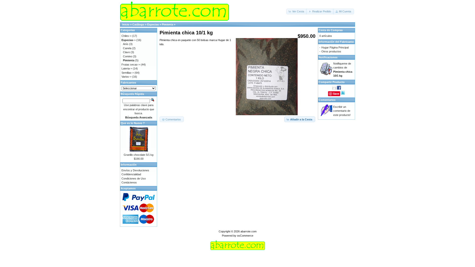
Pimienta (167, 24)
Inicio (125, 24)
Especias (153, 24)
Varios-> (126, 76)
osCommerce (245, 235)
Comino (127, 56)
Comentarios (327, 99)
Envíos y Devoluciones (135, 170)
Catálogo (138, 24)
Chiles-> (126, 35)
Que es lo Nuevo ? (133, 123)
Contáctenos (129, 182)
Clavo (126, 52)
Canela (127, 48)
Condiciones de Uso (133, 178)
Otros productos (331, 51)
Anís (125, 44)
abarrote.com (248, 231)
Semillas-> (127, 72)
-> (128, 40)
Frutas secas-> (130, 64)
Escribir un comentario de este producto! (342, 110)
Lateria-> (126, 68)
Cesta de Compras (331, 30)
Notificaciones (328, 57)
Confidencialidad (131, 174)
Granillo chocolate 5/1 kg (138, 154)
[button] (296, 11)
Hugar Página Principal (335, 47)
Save (336, 93)
